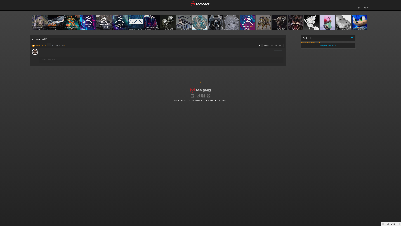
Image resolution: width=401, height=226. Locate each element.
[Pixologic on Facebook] (203, 96)
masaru (41, 50)
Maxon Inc (182, 100)
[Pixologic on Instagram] (198, 96)
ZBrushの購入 (199, 100)
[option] (40, 22)
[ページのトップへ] (200, 82)
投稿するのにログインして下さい (273, 45)
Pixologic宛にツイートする (328, 45)
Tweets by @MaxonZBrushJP (311, 42)
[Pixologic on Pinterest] (208, 96)
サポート (190, 100)
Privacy (224, 100)
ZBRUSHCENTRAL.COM (212, 100)
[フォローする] (352, 37)
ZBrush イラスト (40, 45)
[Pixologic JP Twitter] (192, 96)
